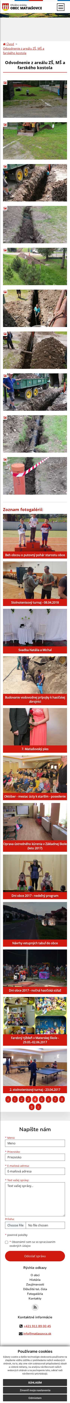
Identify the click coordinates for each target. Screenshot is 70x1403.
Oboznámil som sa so (32, 1244)
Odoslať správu (35, 1256)
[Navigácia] (60, 7)
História (35, 1280)
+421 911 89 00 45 (37, 1326)
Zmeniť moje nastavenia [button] (35, 1390)
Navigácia (11, 7)
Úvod (10, 44)
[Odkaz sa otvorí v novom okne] (35, 1307)
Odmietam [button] (35, 1397)
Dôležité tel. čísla (35, 1289)
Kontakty (35, 1298)
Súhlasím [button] (35, 1382)
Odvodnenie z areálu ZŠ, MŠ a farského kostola (23, 51)
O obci (35, 1275)
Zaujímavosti (35, 1284)
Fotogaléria (35, 1294)
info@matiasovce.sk (37, 1334)
